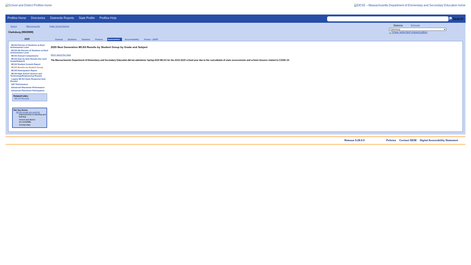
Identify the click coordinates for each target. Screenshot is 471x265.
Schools (415, 25)
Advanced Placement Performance (28, 87)
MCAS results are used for (28, 112)
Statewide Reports (62, 18)
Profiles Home (17, 18)
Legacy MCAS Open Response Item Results (28, 80)
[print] (266, 46)
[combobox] (388, 18)
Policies (391, 140)
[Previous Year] (21, 39)
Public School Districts (59, 26)
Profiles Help (108, 18)
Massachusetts (33, 26)
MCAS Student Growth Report (25, 64)
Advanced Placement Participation (28, 90)
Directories (38, 18)
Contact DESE (408, 140)
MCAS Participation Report (24, 70)
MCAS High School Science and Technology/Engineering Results (26, 75)
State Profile (87, 18)
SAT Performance (19, 84)
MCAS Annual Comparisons (24, 56)
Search (13, 26)
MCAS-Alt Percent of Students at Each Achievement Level (29, 51)
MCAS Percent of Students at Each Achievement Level (27, 46)
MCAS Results (22, 98)
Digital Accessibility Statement (439, 140)
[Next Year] (34, 39)
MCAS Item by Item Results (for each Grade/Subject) (28, 60)
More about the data (61, 55)
